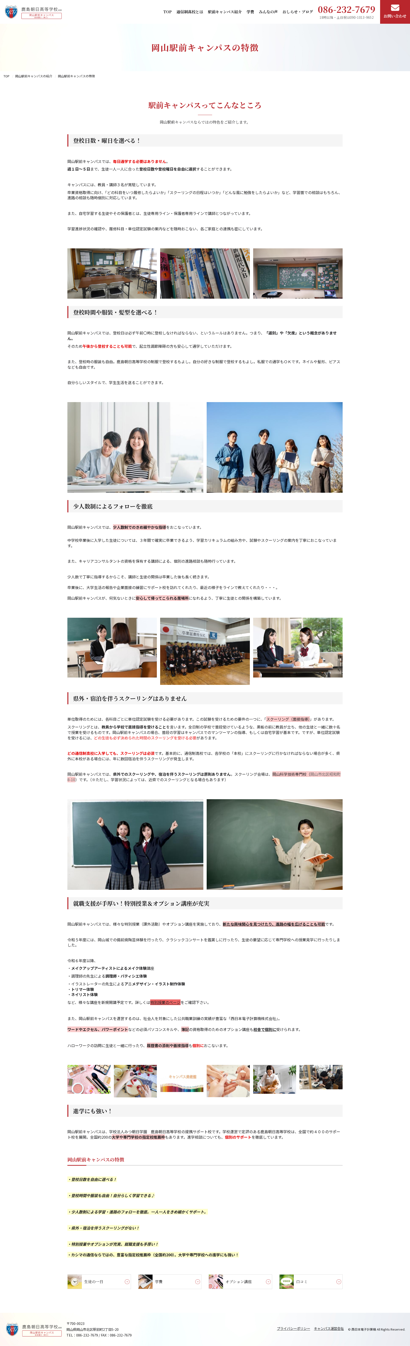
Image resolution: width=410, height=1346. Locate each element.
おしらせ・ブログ (298, 11)
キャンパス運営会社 (329, 1328)
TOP (167, 11)
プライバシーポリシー (293, 1328)
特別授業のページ (165, 1002)
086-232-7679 (346, 9)
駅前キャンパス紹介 (225, 11)
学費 (250, 11)
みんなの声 (268, 11)
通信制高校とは (190, 11)
